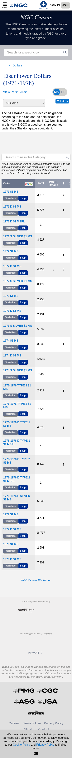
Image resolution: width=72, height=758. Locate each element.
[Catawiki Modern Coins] (44, 642)
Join (65, 5)
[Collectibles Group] (36, 712)
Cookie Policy (21, 744)
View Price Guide (15, 92)
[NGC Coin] (19, 5)
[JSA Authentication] (47, 701)
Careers (14, 723)
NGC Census (36, 17)
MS (56, 92)
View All (34, 653)
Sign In (55, 5)
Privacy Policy (53, 723)
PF (63, 92)
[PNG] (46, 610)
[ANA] (26, 610)
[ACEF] (36, 619)
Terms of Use (32, 723)
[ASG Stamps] (25, 701)
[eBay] (26, 642)
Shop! (23, 198)
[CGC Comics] (48, 690)
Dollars (17, 65)
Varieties (10, 198)
